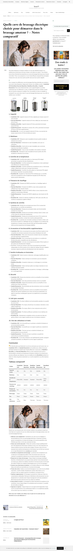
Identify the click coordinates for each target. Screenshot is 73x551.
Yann (5, 70)
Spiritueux (16, 12)
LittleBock (28, 451)
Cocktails (28, 12)
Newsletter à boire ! (51, 1)
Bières (10, 12)
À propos (17, 1)
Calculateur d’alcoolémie (8, 1)
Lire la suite (53, 548)
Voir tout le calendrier (58, 46)
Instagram (65, 1)
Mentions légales (24, 1)
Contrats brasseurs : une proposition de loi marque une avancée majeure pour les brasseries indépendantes (27, 539)
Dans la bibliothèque (60, 12)
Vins (22, 12)
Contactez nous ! (56, 43)
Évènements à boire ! (40, 1)
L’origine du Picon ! (19, 520)
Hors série (45, 12)
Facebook (59, 1)
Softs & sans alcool (36, 12)
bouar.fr (36, 6)
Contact (32, 1)
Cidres (51, 12)
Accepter (60, 548)
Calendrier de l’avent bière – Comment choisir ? (26, 529)
